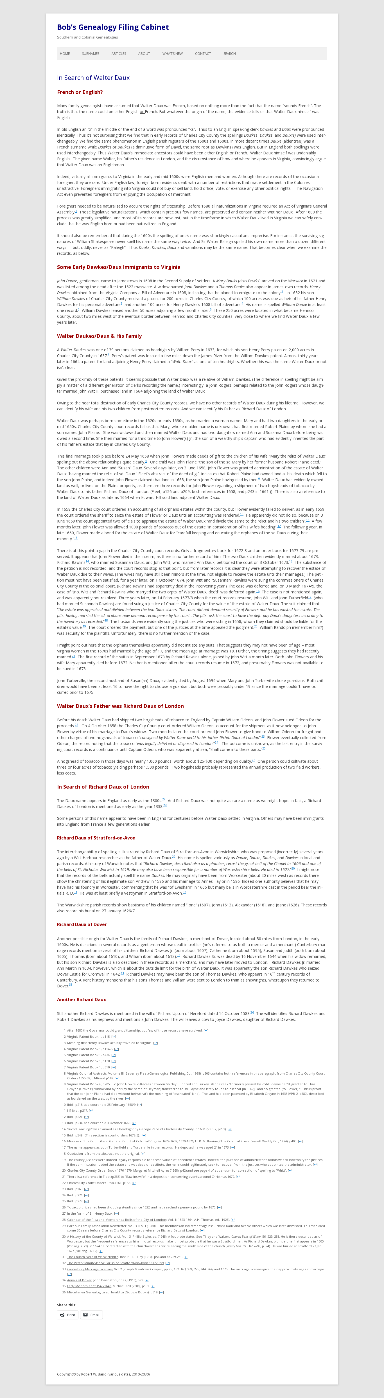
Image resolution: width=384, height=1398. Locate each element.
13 (76, 538)
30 (293, 868)
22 (76, 725)
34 (122, 973)
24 (216, 742)
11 (308, 520)
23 (263, 737)
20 (255, 626)
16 (257, 591)
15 (290, 561)
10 (241, 514)
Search (229, 53)
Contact (203, 53)
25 (264, 748)
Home (65, 53)
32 (184, 892)
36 (252, 1012)
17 (309, 597)
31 (75, 892)
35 (71, 985)
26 (253, 760)
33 (178, 955)
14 (87, 561)
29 (173, 857)
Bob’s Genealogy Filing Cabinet (113, 27)
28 (165, 805)
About (144, 53)
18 (106, 620)
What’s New (172, 53)
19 (84, 626)
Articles (119, 53)
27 (164, 799)
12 (279, 526)
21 (73, 656)
